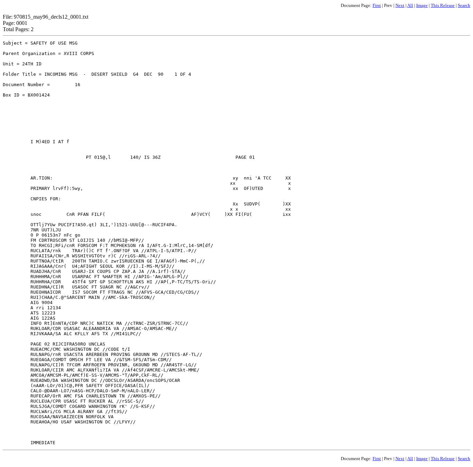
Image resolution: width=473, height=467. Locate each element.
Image (422, 5)
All (410, 5)
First (377, 5)
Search (464, 5)
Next (399, 5)
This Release (443, 5)
